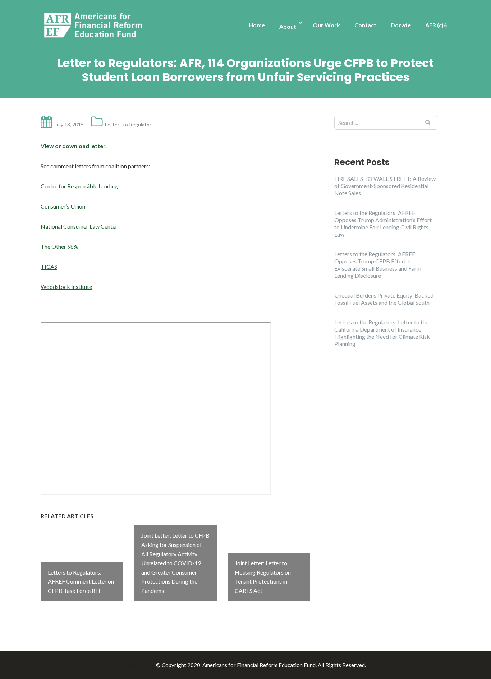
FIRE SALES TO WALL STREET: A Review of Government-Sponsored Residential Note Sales (385, 185)
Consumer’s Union (63, 206)
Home (257, 25)
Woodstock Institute (66, 286)
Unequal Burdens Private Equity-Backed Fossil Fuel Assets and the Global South (383, 299)
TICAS (49, 266)
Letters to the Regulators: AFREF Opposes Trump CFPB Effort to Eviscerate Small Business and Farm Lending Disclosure (377, 264)
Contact (365, 25)
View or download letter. (74, 145)
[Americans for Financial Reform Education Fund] (94, 25)
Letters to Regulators (129, 124)
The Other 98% (59, 246)
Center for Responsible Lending (79, 186)
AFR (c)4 (436, 25)
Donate (401, 25)
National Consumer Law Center (79, 226)
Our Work (326, 25)
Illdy (149, 665)
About (287, 26)
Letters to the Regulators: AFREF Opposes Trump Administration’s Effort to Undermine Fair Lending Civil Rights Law (383, 223)
